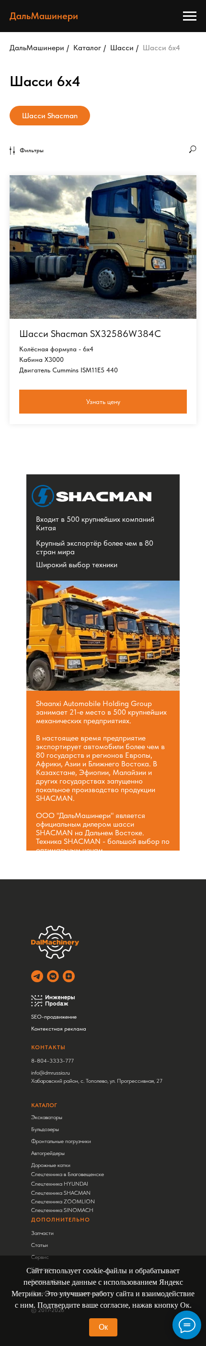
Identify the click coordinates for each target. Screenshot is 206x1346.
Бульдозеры (45, 1129)
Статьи (39, 1245)
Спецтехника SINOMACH (62, 1210)
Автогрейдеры (48, 1153)
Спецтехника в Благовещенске (67, 1174)
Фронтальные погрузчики (61, 1141)
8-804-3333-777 (52, 1060)
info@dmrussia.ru (50, 1072)
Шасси (122, 47)
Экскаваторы (46, 1117)
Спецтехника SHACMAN (61, 1192)
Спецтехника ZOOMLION (63, 1201)
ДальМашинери (37, 47)
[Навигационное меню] (189, 16)
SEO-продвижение (54, 1016)
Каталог (87, 47)
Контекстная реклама (58, 1028)
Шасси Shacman (50, 115)
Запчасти (42, 1233)
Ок (103, 1327)
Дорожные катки (50, 1165)
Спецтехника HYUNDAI (59, 1183)
